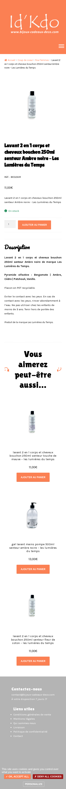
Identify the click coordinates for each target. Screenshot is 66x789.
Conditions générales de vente (32, 714)
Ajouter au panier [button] (33, 477)
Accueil (11, 60)
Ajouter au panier (34, 224)
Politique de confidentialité (30, 731)
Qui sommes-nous (24, 723)
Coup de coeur (25, 60)
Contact (18, 736)
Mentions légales (24, 718)
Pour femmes (42, 60)
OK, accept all (18, 776)
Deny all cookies (49, 776)
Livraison (19, 727)
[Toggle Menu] (61, 46)
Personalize (33, 784)
